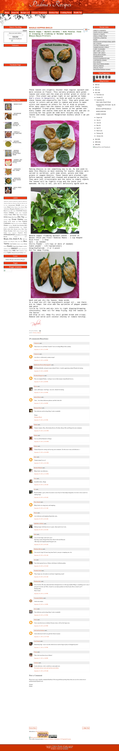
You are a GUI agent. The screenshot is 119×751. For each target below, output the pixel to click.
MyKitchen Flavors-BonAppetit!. (42, 365)
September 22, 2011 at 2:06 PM (41, 658)
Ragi (26, 235)
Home (7, 12)
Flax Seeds (16, 223)
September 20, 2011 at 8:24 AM (41, 519)
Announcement (11, 205)
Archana (36, 663)
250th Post (20, 201)
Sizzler (5, 246)
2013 (96, 87)
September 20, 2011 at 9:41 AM (41, 576)
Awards (18, 205)
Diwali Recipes (23, 214)
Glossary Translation (39, 12)
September (99, 100)
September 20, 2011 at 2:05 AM (41, 484)
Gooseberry (20, 223)
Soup (14, 246)
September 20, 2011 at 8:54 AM (41, 544)
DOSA (6, 217)
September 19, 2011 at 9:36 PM (41, 392)
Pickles (5, 232)
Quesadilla (17, 234)
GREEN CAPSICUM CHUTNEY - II (16, 124)
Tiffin (14, 250)
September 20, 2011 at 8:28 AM (41, 529)
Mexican (15, 229)
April (97, 128)
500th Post (19, 203)
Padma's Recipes (50, 4)
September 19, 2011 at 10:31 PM (41, 463)
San (35, 560)
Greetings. (10, 225)
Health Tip (78, 12)
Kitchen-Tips (53, 12)
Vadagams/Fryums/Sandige (17, 252)
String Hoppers (19, 246)
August (98, 117)
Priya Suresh (37, 502)
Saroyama (65, 749)
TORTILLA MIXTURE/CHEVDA (17, 133)
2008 (96, 144)
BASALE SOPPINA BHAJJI (40, 28)
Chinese (6, 213)
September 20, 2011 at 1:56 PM (41, 604)
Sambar (14, 244)
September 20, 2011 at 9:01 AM (41, 555)
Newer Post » (32, 728)
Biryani (22, 207)
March (98, 130)
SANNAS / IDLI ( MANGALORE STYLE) (17, 161)
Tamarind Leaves (8, 250)
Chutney (11, 213)
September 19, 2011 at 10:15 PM (41, 430)
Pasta (26, 231)
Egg (10, 219)
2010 (96, 139)
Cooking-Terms (66, 12)
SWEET (14, 248)
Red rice (25, 239)
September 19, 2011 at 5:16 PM (41, 349)
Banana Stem (17, 207)
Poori (25, 233)
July (97, 120)
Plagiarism (20, 232)
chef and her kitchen (39, 630)
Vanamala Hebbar (38, 598)
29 (86, 30)
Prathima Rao (37, 581)
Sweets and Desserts (22, 248)
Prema (35, 513)
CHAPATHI (19, 211)
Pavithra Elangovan (39, 375)
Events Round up (12, 221)
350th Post (6, 203)
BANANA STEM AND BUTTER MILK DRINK (17, 152)
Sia (35, 489)
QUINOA (22, 234)
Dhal (14, 214)
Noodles (10, 231)
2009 (96, 142)
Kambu (25, 227)
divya (35, 609)
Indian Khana (37, 397)
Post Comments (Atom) (42, 731)
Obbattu (18, 231)
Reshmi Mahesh (38, 468)
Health (14, 225)
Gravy (25, 223)
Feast (20, 221)
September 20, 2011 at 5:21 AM (41, 508)
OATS (14, 231)
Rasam (5, 236)
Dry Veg (21, 216)
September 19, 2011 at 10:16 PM (41, 441)
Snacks (9, 246)
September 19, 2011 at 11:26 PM (41, 473)
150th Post (11, 201)
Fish (12, 223)
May (97, 125)
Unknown (36, 343)
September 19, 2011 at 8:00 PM (41, 371)
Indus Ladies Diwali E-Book (103, 102)
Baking (12, 207)
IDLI (26, 225)
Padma (35, 424)
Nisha (35, 619)
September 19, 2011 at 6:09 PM (41, 360)
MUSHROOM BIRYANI (17, 114)
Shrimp (25, 244)
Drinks (10, 217)
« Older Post (86, 728)
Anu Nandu (37, 641)
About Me (15, 12)
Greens (6, 225)
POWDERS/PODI (9, 235)
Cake (11, 210)
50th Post (23, 203)
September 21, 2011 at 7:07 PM (41, 647)
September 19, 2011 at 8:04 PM (41, 381)
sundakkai (25, 246)
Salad (11, 244)
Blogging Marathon (15, 209)
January (98, 136)
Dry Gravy (14, 217)
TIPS (17, 250)
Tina (35, 478)
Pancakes (22, 231)
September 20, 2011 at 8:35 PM (41, 625)
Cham (35, 652)
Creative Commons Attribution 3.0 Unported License (57, 739)
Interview (6, 227)
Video (25, 252)
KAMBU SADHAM (101, 114)
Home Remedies (20, 225)
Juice (21, 227)
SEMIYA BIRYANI (101, 111)
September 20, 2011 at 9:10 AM (41, 566)
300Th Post (24, 201)
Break (8, 210)
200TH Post (15, 201)
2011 (96, 92)
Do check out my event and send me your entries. (46, 668)
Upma (9, 252)
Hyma (35, 386)
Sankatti (18, 244)
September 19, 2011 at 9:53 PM (41, 420)
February (98, 133)
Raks (35, 457)
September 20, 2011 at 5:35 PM (41, 615)
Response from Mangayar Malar (11, 241)
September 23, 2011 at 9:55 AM (41, 671)
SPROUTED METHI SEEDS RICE (17, 180)
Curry (10, 214)
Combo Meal (18, 212)
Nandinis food (37, 570)
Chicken (25, 211)
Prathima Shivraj (38, 549)
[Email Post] (39, 331)
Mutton (19, 229)
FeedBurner (19, 38)
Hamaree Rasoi (38, 408)
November (99, 94)
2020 (96, 84)
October (98, 97)
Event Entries (17, 219)
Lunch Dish (10, 229)
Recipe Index (21, 236)
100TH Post (6, 201)
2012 (96, 90)
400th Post (10, 203)
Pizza (10, 232)
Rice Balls (20, 241)
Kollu (5, 229)
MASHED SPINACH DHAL (17, 142)
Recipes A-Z (25, 12)
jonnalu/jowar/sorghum (14, 227)
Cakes (14, 210)
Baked (9, 207)
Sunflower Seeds (7, 248)
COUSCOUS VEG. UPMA (17, 169)
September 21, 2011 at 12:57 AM (41, 636)
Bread (5, 211)
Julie (35, 534)
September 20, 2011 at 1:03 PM (41, 593)
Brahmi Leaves (24, 209)
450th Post (15, 203)
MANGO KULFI (18, 104)
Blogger (23, 259)
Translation (21, 250)
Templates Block (67, 747)
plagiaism (14, 232)
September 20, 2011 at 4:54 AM (41, 497)
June (97, 122)
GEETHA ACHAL (39, 523)
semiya (22, 244)
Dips (18, 214)
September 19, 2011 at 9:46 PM (41, 403)
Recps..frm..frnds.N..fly (13, 238)
